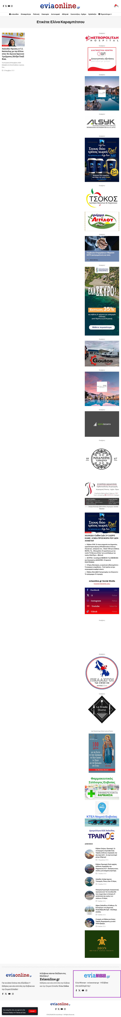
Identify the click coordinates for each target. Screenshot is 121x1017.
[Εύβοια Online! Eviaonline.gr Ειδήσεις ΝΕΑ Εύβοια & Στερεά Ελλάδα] (60, 6)
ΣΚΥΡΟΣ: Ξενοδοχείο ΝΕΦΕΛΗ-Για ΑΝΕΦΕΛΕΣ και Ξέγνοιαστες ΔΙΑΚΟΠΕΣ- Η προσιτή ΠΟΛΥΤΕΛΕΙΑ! (101, 560)
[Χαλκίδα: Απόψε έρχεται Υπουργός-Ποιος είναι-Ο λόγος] (89, 881)
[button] (32, 1011)
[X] (6, 6)
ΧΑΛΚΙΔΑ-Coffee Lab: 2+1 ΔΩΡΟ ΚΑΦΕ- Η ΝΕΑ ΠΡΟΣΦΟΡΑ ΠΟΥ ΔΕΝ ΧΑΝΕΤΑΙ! (101, 538)
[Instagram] (11, 6)
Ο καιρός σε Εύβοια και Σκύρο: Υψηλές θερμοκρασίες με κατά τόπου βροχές (106, 921)
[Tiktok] (102, 611)
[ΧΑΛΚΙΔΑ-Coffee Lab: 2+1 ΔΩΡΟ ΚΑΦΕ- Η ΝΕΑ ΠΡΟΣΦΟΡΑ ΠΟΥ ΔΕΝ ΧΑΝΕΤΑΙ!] (102, 523)
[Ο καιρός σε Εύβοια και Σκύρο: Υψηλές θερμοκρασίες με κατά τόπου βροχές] (89, 922)
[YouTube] (8, 6)
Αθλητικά (5, 45)
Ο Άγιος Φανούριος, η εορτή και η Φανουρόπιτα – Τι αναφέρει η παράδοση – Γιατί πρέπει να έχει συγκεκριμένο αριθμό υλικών (102, 567)
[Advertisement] (102, 636)
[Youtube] (102, 606)
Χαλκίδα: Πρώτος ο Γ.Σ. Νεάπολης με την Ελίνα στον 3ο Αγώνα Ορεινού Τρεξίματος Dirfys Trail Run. (13, 54)
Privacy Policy (8, 1012)
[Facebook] (3, 6)
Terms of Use (20, 1012)
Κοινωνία (88, 532)
